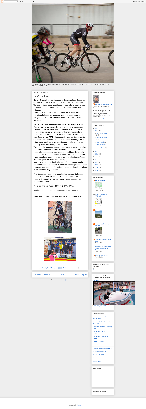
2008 (97, 167)
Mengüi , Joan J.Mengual (103, 104)
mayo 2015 (100, 142)
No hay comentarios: (69, 268)
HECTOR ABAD (100, 180)
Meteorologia (97, 361)
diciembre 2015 (102, 133)
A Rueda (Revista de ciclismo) (102, 348)
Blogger (79, 405)
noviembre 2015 (102, 137)
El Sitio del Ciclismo (99, 354)
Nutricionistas (97, 358)
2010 (97, 162)
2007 (97, 170)
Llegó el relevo (40, 96)
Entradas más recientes (41, 275)
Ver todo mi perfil (98, 119)
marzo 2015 (101, 148)
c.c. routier (98, 210)
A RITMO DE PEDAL (101, 255)
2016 (97, 128)
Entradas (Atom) (64, 280)
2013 (97, 154)
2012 (97, 156)
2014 (97, 151)
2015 (97, 131)
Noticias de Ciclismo (99, 351)
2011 (97, 159)
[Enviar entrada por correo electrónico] (78, 268)
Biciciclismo (96, 345)
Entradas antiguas (80, 275)
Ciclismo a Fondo (98, 341)
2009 (97, 165)
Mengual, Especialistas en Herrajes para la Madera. (103, 248)
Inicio (62, 275)
